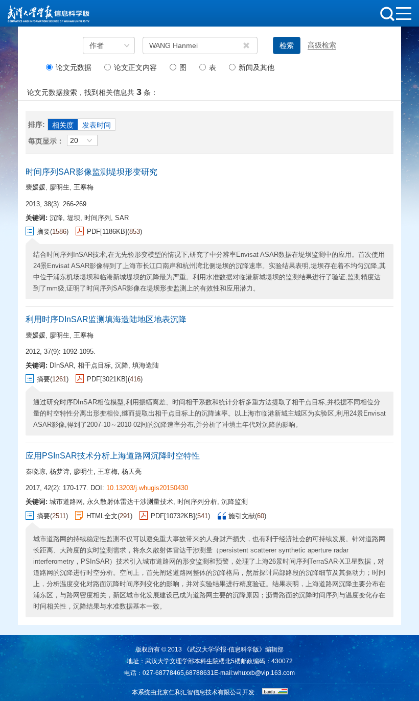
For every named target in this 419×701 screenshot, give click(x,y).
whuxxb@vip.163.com (264, 672)
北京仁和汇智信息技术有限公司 (199, 692)
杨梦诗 (59, 471)
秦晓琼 (35, 471)
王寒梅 (84, 187)
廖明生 (59, 187)
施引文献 (241, 516)
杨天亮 (132, 471)
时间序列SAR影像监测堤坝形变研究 (91, 171)
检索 (287, 45)
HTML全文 (102, 516)
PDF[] (107, 231)
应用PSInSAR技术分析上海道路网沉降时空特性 (113, 455)
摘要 (43, 231)
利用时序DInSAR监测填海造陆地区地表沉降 (106, 319)
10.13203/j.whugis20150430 (147, 488)
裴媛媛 (35, 187)
